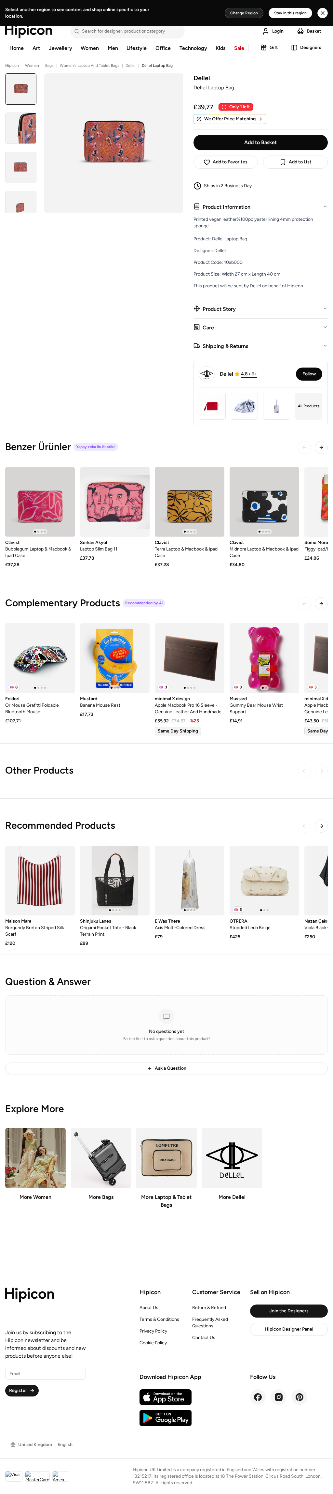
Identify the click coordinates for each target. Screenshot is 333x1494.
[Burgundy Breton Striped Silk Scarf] (40, 880)
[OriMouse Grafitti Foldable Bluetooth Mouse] (40, 658)
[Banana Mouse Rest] (115, 658)
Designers (310, 47)
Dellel (131, 65)
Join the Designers (289, 1311)
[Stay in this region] (322, 13)
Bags (49, 65)
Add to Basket (260, 142)
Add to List (300, 162)
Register (18, 1390)
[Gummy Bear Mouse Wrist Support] (264, 658)
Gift (274, 47)
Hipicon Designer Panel (289, 1329)
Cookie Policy (153, 1343)
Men (113, 48)
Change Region (244, 13)
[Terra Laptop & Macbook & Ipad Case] (189, 502)
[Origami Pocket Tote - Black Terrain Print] (115, 880)
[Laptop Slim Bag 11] (115, 502)
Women (90, 48)
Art (36, 48)
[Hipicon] (28, 31)
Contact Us (203, 1337)
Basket (314, 31)
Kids (220, 48)
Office (163, 48)
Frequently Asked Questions (210, 1323)
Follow (309, 374)
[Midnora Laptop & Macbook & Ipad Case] (264, 502)
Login (278, 31)
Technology (193, 48)
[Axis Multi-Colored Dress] (189, 880)
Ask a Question (170, 1068)
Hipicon (12, 65)
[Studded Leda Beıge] (264, 880)
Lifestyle (137, 48)
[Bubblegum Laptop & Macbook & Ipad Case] (40, 502)
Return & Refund (209, 1307)
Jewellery (60, 48)
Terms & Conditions (159, 1319)
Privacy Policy (153, 1331)
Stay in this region (290, 13)
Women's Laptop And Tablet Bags (89, 65)
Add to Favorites (230, 162)
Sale (239, 48)
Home (16, 48)
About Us (149, 1307)
